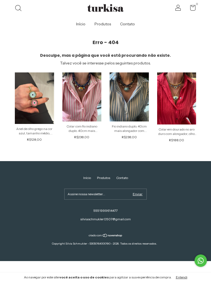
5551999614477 (105, 210)
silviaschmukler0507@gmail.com (105, 219)
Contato (127, 23)
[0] (190, 9)
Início (80, 23)
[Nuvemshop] (105, 236)
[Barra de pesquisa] (20, 8)
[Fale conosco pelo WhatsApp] (201, 260)
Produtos (103, 23)
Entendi (181, 277)
